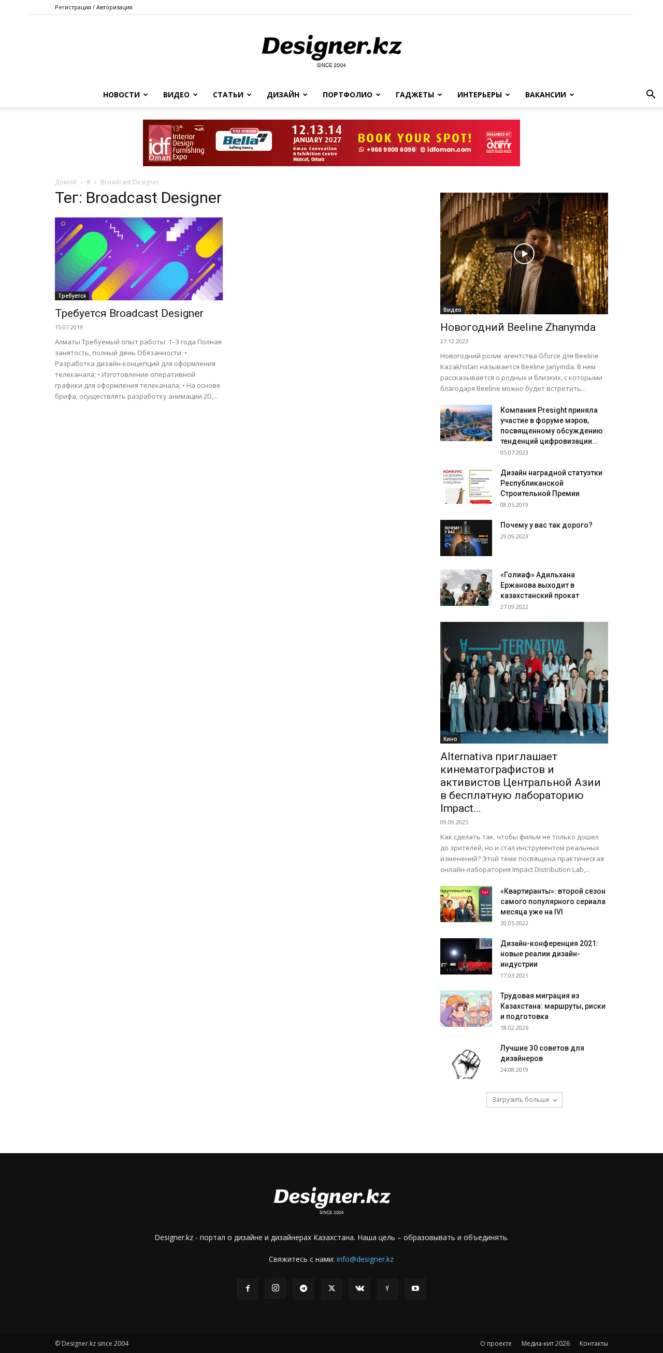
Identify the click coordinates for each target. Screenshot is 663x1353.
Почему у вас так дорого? (546, 525)
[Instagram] (275, 1288)
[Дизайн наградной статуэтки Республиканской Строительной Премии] (466, 486)
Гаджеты (415, 94)
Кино (450, 739)
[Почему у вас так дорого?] (466, 538)
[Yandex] (387, 1288)
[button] (650, 95)
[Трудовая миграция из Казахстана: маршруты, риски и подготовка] (466, 1009)
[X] (331, 1288)
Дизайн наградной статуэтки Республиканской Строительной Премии (551, 483)
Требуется (72, 295)
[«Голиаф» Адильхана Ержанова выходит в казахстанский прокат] (466, 588)
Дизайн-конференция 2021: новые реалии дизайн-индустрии (549, 953)
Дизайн (283, 94)
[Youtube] (415, 1288)
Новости (121, 94)
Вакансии (545, 94)
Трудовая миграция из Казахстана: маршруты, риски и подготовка (553, 1006)
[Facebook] (247, 1288)
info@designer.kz (365, 1259)
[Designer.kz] (331, 49)
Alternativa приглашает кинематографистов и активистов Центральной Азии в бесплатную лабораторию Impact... (520, 782)
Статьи (228, 94)
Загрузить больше (521, 1099)
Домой (66, 182)
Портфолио (347, 94)
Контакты (594, 1343)
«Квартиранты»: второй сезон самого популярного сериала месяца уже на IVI (553, 901)
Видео (176, 94)
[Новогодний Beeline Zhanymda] (524, 253)
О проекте (496, 1343)
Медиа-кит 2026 (546, 1343)
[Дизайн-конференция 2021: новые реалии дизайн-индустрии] (466, 956)
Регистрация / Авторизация (94, 7)
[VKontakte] (359, 1288)
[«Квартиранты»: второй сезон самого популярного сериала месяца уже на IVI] (466, 904)
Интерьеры (479, 94)
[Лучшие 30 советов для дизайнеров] (466, 1061)
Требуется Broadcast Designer (129, 313)
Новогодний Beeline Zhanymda (518, 327)
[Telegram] (303, 1288)
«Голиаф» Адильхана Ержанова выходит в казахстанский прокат (539, 585)
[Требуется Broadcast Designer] (139, 258)
